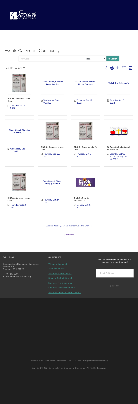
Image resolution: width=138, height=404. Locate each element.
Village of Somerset (57, 264)
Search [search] (114, 58)
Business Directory (53, 225)
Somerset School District (59, 273)
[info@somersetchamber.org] (13, 284)
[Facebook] (18, 284)
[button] (106, 68)
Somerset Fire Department (60, 283)
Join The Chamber (84, 225)
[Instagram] (22, 284)
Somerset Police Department (61, 287)
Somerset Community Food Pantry (64, 292)
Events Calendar (69, 225)
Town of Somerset (56, 268)
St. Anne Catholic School (60, 278)
